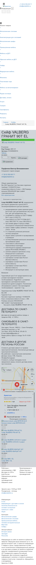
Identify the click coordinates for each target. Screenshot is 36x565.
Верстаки (5, 525)
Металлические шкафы (9, 516)
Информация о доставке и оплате (13, 503)
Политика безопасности (9, 505)
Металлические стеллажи (10, 519)
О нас (3, 501)
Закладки (5, 534)
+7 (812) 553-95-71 (26, 4)
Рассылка (5, 536)
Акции (3, 511)
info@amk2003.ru (25, 6)
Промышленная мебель (9, 521)
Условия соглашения (8, 507)
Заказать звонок (9, 495)
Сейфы (4, 527)
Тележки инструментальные (11, 523)
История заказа (7, 532)
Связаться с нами (7, 509)
